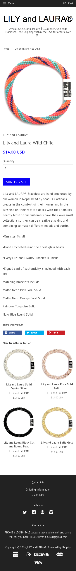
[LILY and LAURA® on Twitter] (25, 513)
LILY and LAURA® (36, 547)
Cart (70, 3)
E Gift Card (38, 494)
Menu (11, 3)
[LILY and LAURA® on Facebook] (34, 513)
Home (6, 48)
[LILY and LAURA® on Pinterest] (42, 513)
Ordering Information (38, 489)
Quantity (8, 161)
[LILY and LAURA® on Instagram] (51, 513)
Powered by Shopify (59, 547)
